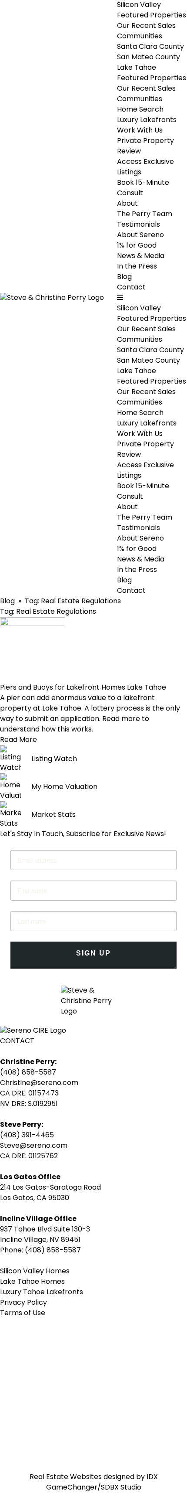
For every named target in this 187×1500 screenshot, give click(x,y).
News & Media (140, 559)
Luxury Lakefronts (147, 120)
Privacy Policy (23, 1302)
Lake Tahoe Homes (32, 1282)
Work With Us (140, 434)
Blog (124, 277)
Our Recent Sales (146, 26)
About (127, 507)
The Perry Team (144, 214)
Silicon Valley (139, 5)
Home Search (140, 109)
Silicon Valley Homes (35, 1271)
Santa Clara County (150, 47)
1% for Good (137, 245)
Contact (131, 287)
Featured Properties (151, 15)
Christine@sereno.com (39, 1083)
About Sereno (140, 235)
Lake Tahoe (136, 68)
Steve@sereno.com (33, 1146)
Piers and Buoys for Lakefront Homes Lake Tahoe (83, 687)
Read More (18, 740)
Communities (139, 36)
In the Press (137, 266)
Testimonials (138, 224)
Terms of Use (22, 1313)
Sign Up (93, 953)
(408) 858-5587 (28, 1072)
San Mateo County (148, 57)
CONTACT (17, 1041)
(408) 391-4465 (27, 1135)
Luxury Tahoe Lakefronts (41, 1292)
